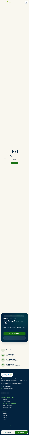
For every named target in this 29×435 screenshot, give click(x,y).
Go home (14, 163)
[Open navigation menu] (26, 2)
